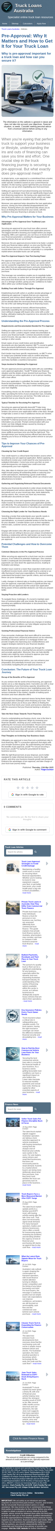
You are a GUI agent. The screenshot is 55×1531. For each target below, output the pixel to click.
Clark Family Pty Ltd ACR (21, 1485)
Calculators (27, 24)
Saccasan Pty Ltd (13, 1487)
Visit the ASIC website (18, 1528)
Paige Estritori (47, 770)
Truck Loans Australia (10, 29)
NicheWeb (39, 1493)
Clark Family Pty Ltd (19, 1495)
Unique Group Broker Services (35, 1487)
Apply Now (41, 24)
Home (4, 24)
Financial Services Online (22, 1493)
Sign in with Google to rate (29, 794)
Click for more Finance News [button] (28, 1438)
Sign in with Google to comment (29, 829)
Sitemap (15, 24)
